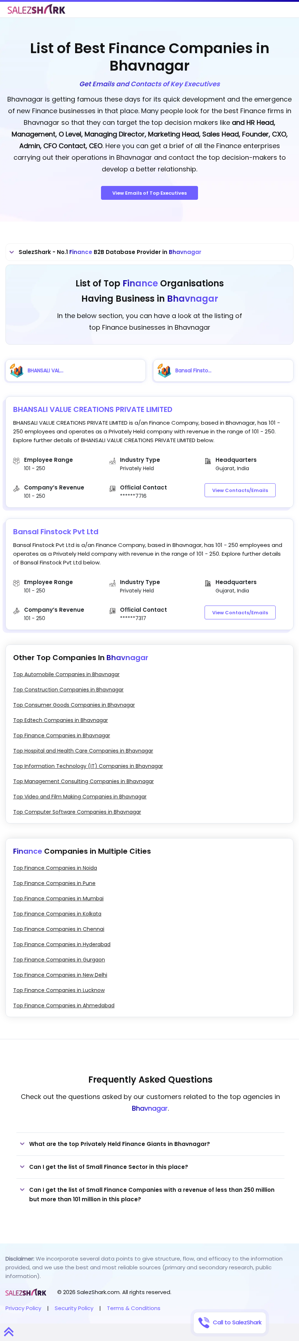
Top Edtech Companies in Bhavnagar (60, 720)
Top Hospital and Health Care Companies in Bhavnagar (83, 750)
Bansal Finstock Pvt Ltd (55, 532)
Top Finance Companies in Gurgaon (59, 959)
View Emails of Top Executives (149, 193)
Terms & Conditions (133, 1308)
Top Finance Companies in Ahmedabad (63, 1005)
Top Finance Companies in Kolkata (57, 913)
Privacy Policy (23, 1308)
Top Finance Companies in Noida (55, 868)
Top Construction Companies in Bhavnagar (68, 689)
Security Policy (74, 1308)
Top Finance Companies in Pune (54, 883)
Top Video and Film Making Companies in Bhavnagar (80, 796)
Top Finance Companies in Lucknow (59, 990)
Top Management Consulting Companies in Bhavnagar (83, 781)
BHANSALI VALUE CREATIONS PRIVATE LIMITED (92, 409)
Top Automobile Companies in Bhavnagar (66, 674)
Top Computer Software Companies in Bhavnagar (77, 812)
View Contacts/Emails (240, 490)
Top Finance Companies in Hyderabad (61, 944)
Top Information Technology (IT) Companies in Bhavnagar (88, 766)
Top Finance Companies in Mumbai (58, 898)
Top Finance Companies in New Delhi (60, 975)
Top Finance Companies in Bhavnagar (61, 735)
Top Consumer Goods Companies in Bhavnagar (74, 705)
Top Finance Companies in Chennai (58, 929)
